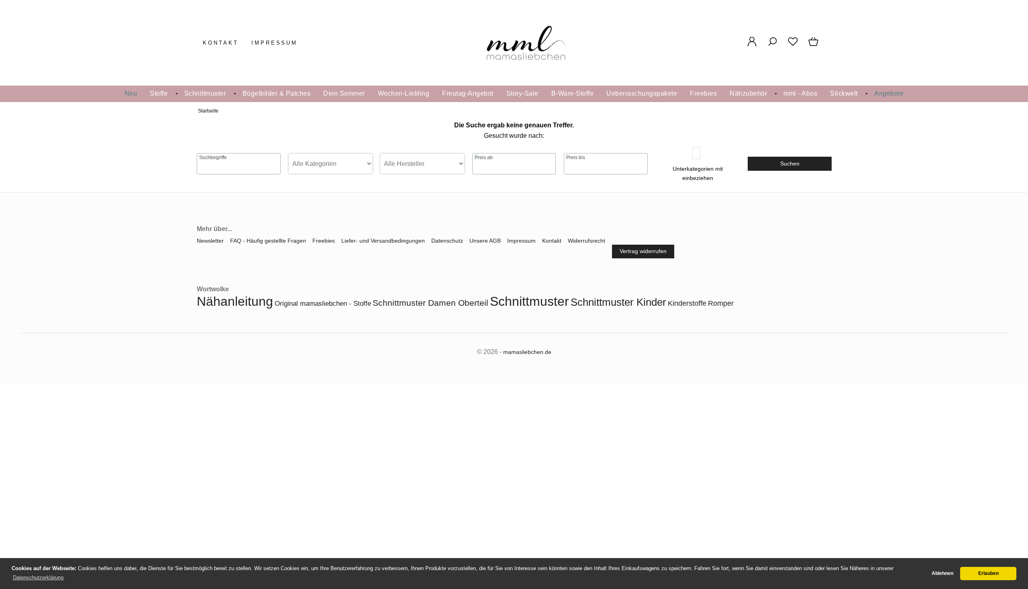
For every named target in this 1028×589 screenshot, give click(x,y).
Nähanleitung (235, 301)
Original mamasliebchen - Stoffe (323, 303)
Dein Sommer (344, 93)
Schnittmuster (205, 93)
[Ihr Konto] (752, 46)
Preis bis (575, 157)
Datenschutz (447, 240)
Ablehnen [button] (942, 573)
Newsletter (210, 240)
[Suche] (772, 46)
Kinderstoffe (687, 303)
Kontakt (221, 43)
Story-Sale (522, 93)
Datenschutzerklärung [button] (38, 578)
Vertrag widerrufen (643, 251)
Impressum (274, 43)
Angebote (889, 93)
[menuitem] (131, 94)
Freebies (703, 93)
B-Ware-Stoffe (572, 93)
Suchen (790, 163)
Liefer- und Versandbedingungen (383, 240)
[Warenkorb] (814, 46)
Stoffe (158, 93)
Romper (721, 303)
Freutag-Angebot (468, 93)
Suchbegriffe (213, 157)
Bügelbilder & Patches (277, 93)
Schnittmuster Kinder (618, 302)
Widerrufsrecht (586, 240)
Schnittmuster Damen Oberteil (430, 302)
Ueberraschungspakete (641, 93)
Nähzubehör (748, 93)
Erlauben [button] (988, 573)
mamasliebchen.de (527, 352)
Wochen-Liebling (404, 93)
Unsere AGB (485, 240)
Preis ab (484, 157)
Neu (130, 93)
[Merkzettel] (793, 46)
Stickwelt (844, 93)
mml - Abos (800, 93)
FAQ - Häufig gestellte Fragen (268, 240)
